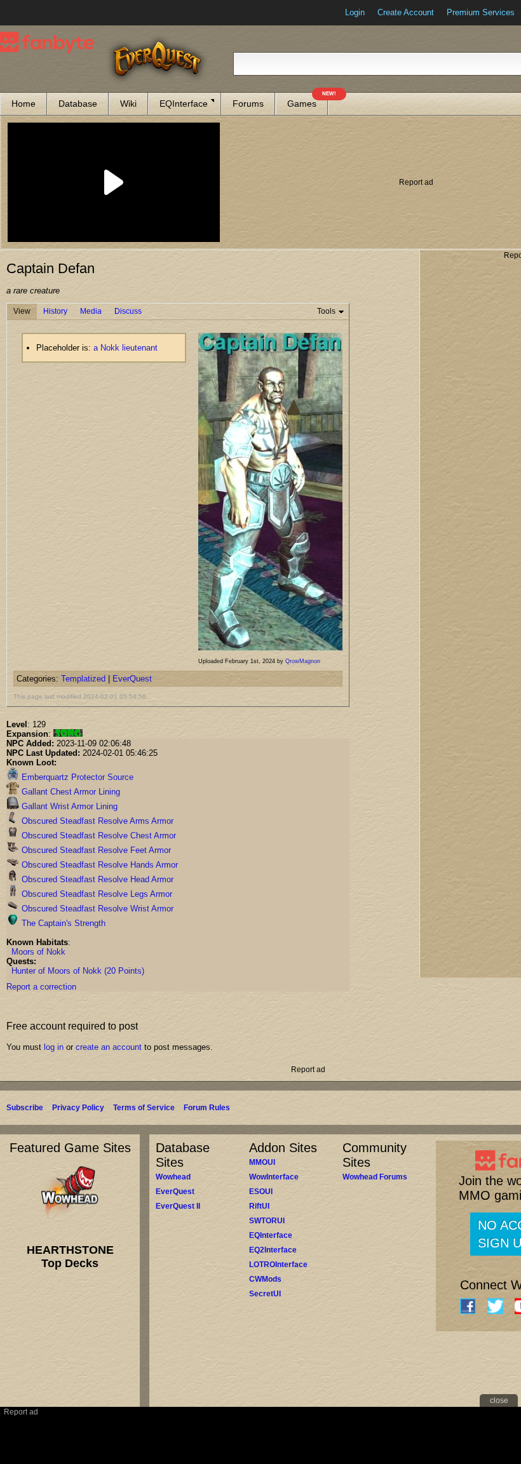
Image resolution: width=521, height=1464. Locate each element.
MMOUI (262, 1162)
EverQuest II (178, 1206)
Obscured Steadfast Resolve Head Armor (96, 879)
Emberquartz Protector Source (76, 777)
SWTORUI (267, 1220)
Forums (248, 103)
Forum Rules (207, 1107)
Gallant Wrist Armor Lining (68, 806)
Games (307, 101)
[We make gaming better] (41, 12)
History (55, 311)
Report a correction (41, 986)
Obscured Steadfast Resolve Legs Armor (95, 894)
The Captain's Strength (62, 923)
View (21, 311)
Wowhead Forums (374, 1176)
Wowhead (173, 1176)
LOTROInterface (278, 1264)
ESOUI (261, 1191)
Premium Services (481, 12)
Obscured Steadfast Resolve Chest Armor (97, 835)
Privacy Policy (78, 1107)
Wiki (128, 103)
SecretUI (265, 1293)
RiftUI (259, 1206)
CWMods (265, 1279)
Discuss (128, 311)
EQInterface (183, 103)
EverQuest (132, 678)
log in (54, 1047)
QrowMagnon (302, 661)
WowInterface (274, 1176)
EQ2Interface (273, 1250)
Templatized (83, 678)
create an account (109, 1047)
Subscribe (24, 1107)
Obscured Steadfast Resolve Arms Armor (96, 821)
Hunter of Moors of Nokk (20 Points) (77, 971)
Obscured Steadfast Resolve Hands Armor (98, 865)
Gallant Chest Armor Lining (69, 791)
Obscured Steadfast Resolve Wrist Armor (96, 908)
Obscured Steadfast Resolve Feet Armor (95, 850)
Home (23, 103)
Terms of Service (144, 1107)
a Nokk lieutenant (125, 348)
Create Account (405, 12)
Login (355, 12)
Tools (326, 311)
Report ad (416, 182)
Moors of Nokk (38, 952)
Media (91, 311)
